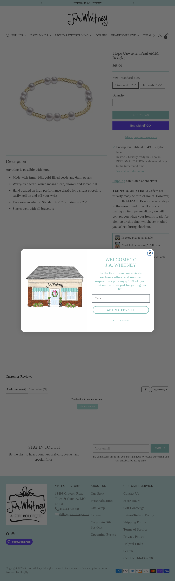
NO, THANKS (121, 320)
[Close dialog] (149, 253)
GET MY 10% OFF (121, 309)
